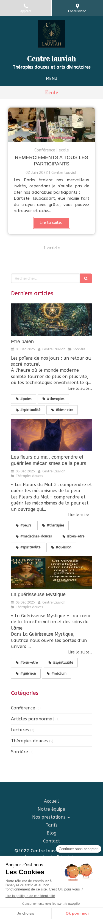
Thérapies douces (29, 740)
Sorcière (19, 751)
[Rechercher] (86, 278)
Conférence (23, 708)
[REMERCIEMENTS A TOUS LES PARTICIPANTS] (51, 125)
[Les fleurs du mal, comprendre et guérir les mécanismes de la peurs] (51, 435)
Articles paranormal (32, 718)
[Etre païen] (51, 319)
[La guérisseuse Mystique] (51, 572)
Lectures (20, 729)
